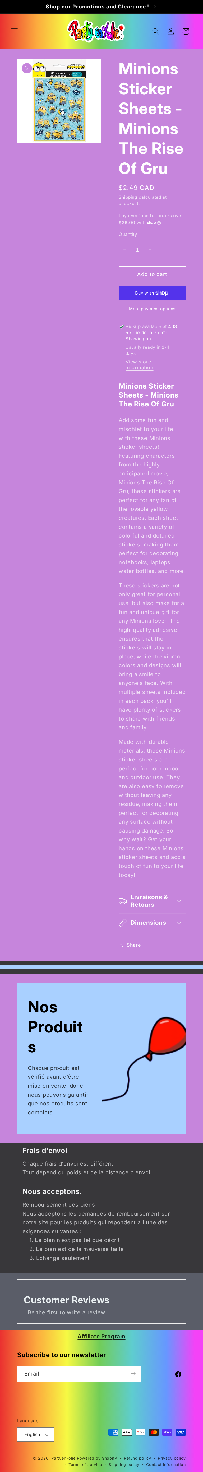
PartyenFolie (63, 1458)
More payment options (152, 308)
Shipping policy (124, 1464)
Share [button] (134, 945)
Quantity (128, 234)
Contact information (166, 1464)
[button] (14, 31)
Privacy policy (172, 1458)
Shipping (128, 197)
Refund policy (137, 1458)
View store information (140, 364)
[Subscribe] (133, 1374)
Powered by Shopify (97, 1458)
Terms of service (85, 1464)
